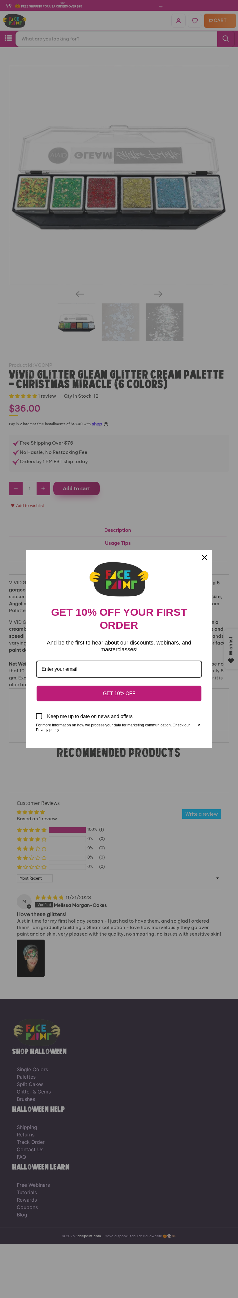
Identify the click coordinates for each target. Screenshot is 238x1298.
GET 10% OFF (119, 693)
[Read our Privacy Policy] (198, 725)
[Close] (204, 557)
